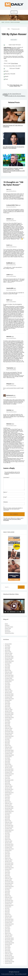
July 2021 (7, 739)
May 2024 (7, 686)
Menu (14, 12)
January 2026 (8, 654)
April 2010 (7, 931)
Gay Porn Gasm (9, 626)
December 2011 (9, 900)
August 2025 (8, 662)
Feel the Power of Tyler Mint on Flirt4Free (13, 126)
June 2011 (7, 910)
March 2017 (8, 802)
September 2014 (9, 848)
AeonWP (25, 974)
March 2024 (8, 689)
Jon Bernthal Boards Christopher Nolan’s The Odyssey (13, 147)
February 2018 (8, 786)
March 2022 (8, 726)
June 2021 (7, 741)
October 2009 (8, 941)
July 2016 (7, 814)
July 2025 (7, 664)
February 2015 (8, 841)
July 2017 (7, 795)
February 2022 (8, 728)
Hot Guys (14, 39)
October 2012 (8, 884)
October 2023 (8, 697)
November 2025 (9, 658)
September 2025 (9, 661)
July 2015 (7, 833)
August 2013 (8, 869)
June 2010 (7, 928)
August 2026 (8, 644)
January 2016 (8, 823)
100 (11, 85)
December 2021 (9, 731)
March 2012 (8, 895)
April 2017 (7, 800)
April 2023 (7, 706)
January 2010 (8, 936)
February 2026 (8, 653)
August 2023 (8, 700)
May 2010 (7, 930)
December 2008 (9, 956)
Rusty (17, 49)
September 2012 (9, 886)
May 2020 (7, 761)
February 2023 (8, 709)
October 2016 (8, 809)
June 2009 (7, 947)
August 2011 (8, 906)
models (11, 86)
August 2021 (8, 737)
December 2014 (9, 844)
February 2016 (8, 822)
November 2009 (9, 939)
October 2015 (8, 828)
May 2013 (7, 874)
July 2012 (7, 889)
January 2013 (8, 880)
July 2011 (7, 908)
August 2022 (8, 719)
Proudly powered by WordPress (7, 974)
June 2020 (7, 759)
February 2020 (8, 766)
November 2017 (9, 789)
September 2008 (9, 961)
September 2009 (9, 942)
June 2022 (7, 722)
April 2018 (7, 783)
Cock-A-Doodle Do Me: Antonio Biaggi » (14, 95)
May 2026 (7, 648)
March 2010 (8, 933)
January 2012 (8, 899)
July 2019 (7, 777)
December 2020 (9, 750)
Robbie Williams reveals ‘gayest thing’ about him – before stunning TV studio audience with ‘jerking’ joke (14, 170)
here (5, 58)
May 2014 (7, 855)
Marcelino (6, 49)
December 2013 (9, 863)
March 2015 (8, 839)
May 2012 (7, 892)
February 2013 (8, 878)
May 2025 (7, 667)
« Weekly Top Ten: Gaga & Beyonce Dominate (12, 94)
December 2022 (9, 712)
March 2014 (8, 858)
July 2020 (7, 758)
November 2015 (9, 827)
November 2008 (9, 958)
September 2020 (9, 755)
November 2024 (9, 676)
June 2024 (7, 684)
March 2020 (8, 764)
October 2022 (8, 716)
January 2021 (8, 748)
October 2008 (8, 960)
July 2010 (7, 927)
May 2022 (7, 723)
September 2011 (9, 905)
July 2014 (7, 852)
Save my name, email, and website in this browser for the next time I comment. (13, 509)
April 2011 (7, 913)
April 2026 (7, 650)
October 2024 (8, 678)
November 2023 (9, 695)
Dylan (8, 300)
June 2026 (7, 647)
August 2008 (8, 963)
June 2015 (7, 834)
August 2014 (8, 850)
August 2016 (8, 813)
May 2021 (7, 742)
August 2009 (8, 944)
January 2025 (8, 673)
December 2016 (9, 806)
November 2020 (9, 751)
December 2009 (9, 938)
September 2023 (9, 698)
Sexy (19, 86)
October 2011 (8, 903)
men (21, 85)
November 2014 (9, 845)
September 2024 (9, 680)
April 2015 (7, 838)
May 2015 (7, 836)
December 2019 (9, 769)
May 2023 (7, 705)
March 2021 (8, 745)
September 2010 (9, 924)
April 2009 (7, 950)
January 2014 (8, 861)
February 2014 (8, 859)
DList (6, 623)
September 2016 (9, 811)
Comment (6, 477)
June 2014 (7, 853)
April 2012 (7, 894)
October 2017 (8, 791)
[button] (14, 606)
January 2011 (8, 917)
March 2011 (8, 914)
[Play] (5, 611)
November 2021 (9, 733)
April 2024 (7, 687)
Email (5, 497)
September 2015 (9, 830)
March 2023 (8, 708)
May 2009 (7, 949)
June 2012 (7, 891)
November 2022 (9, 714)
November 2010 (9, 920)
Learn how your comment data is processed (12, 520)
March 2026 (8, 651)
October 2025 (8, 659)
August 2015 (8, 831)
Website (5, 502)
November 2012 (9, 883)
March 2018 (8, 784)
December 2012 (9, 881)
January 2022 (8, 730)
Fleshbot (7, 625)
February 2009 (9, 953)
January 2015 (8, 842)
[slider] (12, 611)
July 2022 (7, 720)
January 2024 (8, 692)
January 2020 (8, 767)
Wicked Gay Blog (9, 633)
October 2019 (8, 772)
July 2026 (7, 645)
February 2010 (8, 935)
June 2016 (7, 816)
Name (5, 492)
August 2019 (8, 775)
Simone (11, 49)
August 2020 (8, 756)
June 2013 (7, 872)
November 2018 (9, 780)
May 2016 (7, 817)
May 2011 (7, 911)
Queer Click (8, 628)
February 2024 (8, 690)
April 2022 (7, 725)
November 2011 (9, 902)
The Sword (7, 631)
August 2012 (8, 888)
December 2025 (9, 656)
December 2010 (9, 919)
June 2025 (7, 665)
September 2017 (9, 792)
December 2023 (9, 694)
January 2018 (8, 787)
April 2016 (7, 819)
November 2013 (9, 864)
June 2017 (7, 797)
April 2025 (7, 669)
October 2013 (8, 866)
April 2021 (7, 744)
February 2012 (8, 897)
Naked (15, 86)
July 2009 (7, 945)
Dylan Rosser (14, 63)
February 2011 (8, 916)
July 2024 (7, 683)
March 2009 (8, 952)
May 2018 (7, 781)
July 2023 (7, 701)
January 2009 (8, 955)
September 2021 (9, 736)
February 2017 (8, 803)
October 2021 (8, 734)
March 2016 (8, 820)
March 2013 (8, 877)
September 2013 (9, 867)
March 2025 (8, 670)
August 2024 (8, 681)
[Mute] (20, 611)
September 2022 (9, 717)
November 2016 (9, 808)
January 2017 (8, 805)
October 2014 (8, 847)
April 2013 (7, 875)
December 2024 (9, 675)
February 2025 (8, 672)
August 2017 (8, 794)
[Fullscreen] (22, 611)
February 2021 (8, 747)
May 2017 (7, 798)
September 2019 (9, 773)
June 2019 (7, 778)
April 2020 (7, 762)
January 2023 (8, 711)
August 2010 (8, 925)
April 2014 (7, 856)
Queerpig (7, 630)
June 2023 (7, 703)
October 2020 (8, 753)
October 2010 (8, 922)
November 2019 (9, 770)
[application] (14, 606)
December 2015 (9, 825)
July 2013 (7, 870)
